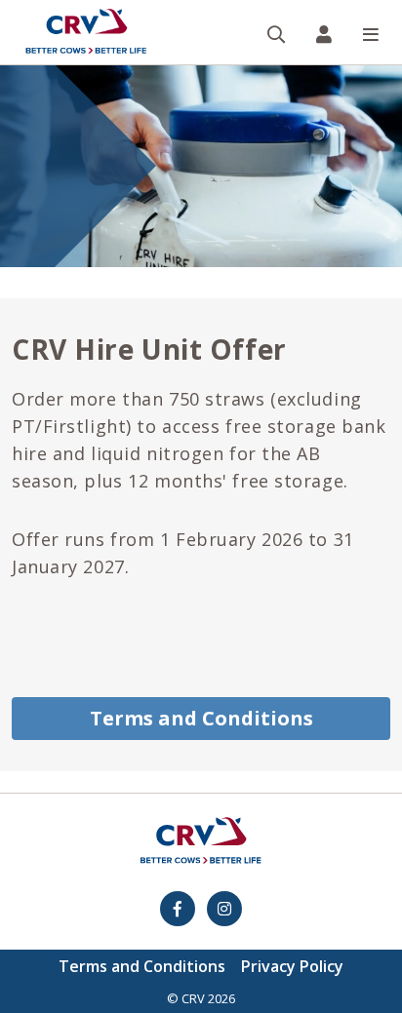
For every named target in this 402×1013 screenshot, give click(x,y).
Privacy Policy (292, 966)
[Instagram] (224, 908)
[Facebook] (177, 908)
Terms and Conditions (201, 718)
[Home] (86, 32)
